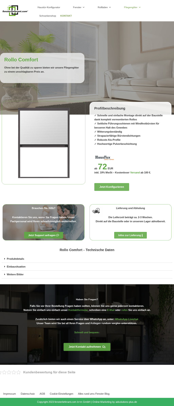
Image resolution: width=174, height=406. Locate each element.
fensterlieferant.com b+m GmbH (72, 401)
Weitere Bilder (15, 274)
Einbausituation (16, 266)
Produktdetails (15, 258)
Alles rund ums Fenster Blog (93, 393)
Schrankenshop (47, 15)
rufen (124, 310)
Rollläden (103, 7)
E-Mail (111, 310)
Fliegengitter (130, 7)
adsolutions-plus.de (126, 401)
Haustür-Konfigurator (49, 7)
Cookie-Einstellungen (61, 393)
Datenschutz (28, 393)
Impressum (9, 393)
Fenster (77, 7)
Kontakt (66, 15)
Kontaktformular (78, 310)
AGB (42, 393)
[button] (87, 259)
